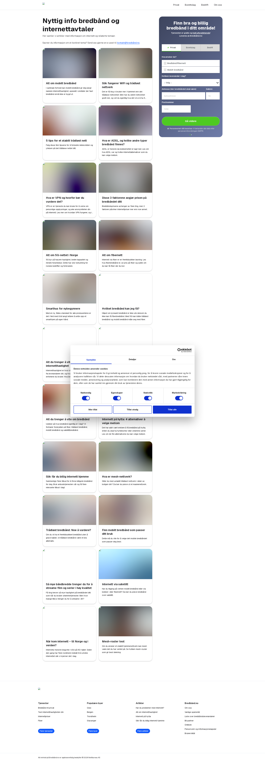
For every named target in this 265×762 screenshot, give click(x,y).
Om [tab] (174, 359)
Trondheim (91, 716)
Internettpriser (44, 716)
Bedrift (204, 4)
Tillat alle (172, 409)
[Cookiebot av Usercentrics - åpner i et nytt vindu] (179, 350)
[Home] (58, 4)
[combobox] (183, 96)
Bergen (90, 712)
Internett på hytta (143, 716)
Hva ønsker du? (169, 57)
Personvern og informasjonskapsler (200, 729)
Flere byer (93, 731)
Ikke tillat (92, 409)
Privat (176, 4)
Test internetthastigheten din (51, 712)
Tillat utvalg (132, 409)
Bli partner (189, 720)
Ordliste (188, 725)
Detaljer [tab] (132, 359)
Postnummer (168, 102)
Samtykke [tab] (91, 359)
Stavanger (91, 720)
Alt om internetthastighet (146, 712)
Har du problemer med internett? (150, 708)
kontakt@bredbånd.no (128, 42)
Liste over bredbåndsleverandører (200, 716)
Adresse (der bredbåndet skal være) (179, 89)
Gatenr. (209, 89)
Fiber (40, 720)
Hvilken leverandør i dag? (174, 76)
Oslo (89, 708)
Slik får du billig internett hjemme (150, 720)
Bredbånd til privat (46, 708)
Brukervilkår (190, 733)
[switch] (117, 398)
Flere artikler (142, 731)
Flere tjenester (46, 731)
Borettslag (190, 4)
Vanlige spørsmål (192, 712)
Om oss (218, 4)
